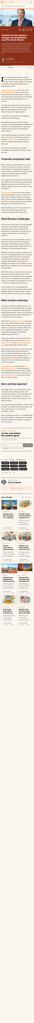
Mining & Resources (20, 459)
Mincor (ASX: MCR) (7, 92)
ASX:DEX (6, 466)
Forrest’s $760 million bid (9, 90)
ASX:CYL (23, 463)
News (5, 67)
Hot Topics (11, 459)
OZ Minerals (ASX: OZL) (17, 321)
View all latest (26, 497)
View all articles (16, 488)
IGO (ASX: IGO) (6, 193)
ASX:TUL (24, 469)
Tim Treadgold (10, 58)
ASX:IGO (23, 466)
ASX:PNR (15, 469)
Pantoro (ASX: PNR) (7, 366)
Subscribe (28, 445)
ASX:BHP (14, 463)
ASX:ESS (14, 466)
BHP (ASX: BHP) (12, 139)
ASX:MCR (6, 469)
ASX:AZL (6, 463)
